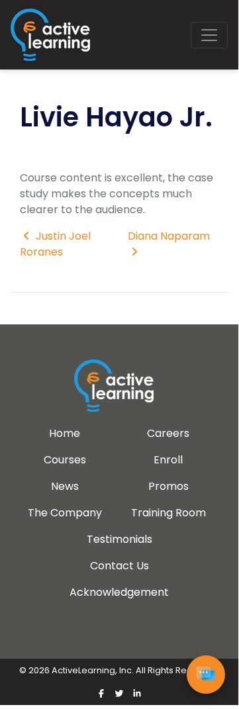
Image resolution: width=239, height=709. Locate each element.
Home (64, 433)
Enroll (168, 459)
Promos (168, 486)
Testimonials (119, 539)
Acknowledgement (119, 592)
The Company (65, 512)
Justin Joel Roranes (55, 244)
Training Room (168, 512)
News (65, 486)
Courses (65, 459)
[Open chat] (206, 674)
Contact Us (119, 565)
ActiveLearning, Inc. (93, 670)
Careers (168, 433)
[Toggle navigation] (209, 35)
